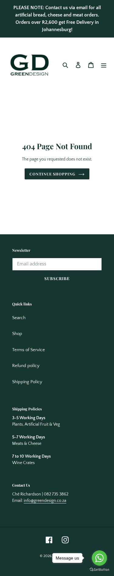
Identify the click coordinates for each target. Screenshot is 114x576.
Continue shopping (52, 173)
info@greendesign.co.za (45, 500)
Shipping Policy (27, 381)
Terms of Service (28, 349)
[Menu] (103, 65)
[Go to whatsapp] (99, 558)
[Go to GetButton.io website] (99, 570)
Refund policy (26, 365)
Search (19, 317)
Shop (17, 333)
